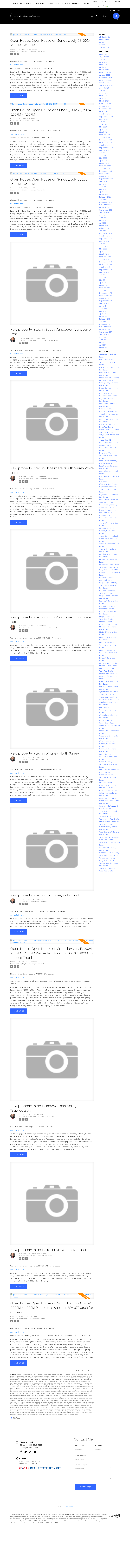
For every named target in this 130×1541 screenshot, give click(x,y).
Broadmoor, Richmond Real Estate (44, 1378)
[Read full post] (52, 35)
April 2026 (103, 67)
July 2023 (102, 153)
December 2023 (105, 140)
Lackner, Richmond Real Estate (42, 1393)
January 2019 (104, 290)
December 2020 (105, 233)
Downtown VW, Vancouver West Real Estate (70, 1381)
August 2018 (104, 303)
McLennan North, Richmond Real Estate (41, 1395)
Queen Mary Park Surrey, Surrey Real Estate (51, 1400)
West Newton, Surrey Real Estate (46, 1412)
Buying (49, 4)
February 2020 (105, 257)
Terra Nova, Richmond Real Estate (80, 1409)
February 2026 (105, 72)
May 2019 (102, 280)
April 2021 (102, 223)
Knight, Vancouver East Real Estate (24, 1393)
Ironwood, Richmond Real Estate (28, 120)
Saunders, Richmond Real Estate (19, 1404)
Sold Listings (104, 47)
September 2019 (105, 270)
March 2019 (103, 285)
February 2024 (105, 135)
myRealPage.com (68, 1506)
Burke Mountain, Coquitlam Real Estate (64, 1378)
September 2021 (105, 210)
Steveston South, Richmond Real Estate (70, 1407)
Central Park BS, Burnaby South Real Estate (66, 1379)
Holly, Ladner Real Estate (79, 1390)
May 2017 (102, 342)
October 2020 (104, 236)
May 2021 (102, 220)
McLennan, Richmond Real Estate (61, 1395)
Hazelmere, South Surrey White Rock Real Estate (42, 479)
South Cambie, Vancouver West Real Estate (36, 1405)
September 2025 (106, 85)
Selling (58, 4)
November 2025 (105, 80)
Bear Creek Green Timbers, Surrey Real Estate (46, 1374)
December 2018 (105, 293)
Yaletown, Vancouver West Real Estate (68, 1414)
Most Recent (104, 54)
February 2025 (105, 103)
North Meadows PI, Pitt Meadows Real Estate (22, 1399)
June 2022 (103, 186)
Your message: (81, 1465)
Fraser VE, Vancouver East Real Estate (39, 1256)
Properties (24, 4)
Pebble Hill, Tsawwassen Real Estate (30, 1400)
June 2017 (103, 340)
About (85, 4)
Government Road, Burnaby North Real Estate (107, 531)
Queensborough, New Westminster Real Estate (76, 1400)
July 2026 (103, 59)
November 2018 (105, 296)
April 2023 (103, 161)
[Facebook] (22, 1452)
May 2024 (103, 127)
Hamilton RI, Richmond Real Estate (20, 1390)
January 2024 (104, 137)
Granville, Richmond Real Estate (66, 1388)
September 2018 (105, 301)
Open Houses (104, 45)
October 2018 (104, 298)
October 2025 (104, 83)
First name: (79, 1445)
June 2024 (103, 124)
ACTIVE (111, 11)
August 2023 (104, 150)
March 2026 (104, 70)
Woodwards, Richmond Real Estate (48, 1414)
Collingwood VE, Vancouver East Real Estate (46, 1381)
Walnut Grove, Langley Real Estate (67, 1411)
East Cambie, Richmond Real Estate (33, 1383)
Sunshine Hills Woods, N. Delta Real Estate (60, 1409)
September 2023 (106, 148)
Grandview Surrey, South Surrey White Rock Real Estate (42, 1388)
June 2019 (103, 277)
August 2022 (104, 181)
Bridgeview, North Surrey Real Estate (67, 1376)
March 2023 (104, 163)
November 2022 (105, 174)
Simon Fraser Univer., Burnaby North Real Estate (77, 1404)
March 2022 (104, 194)
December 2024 (105, 109)
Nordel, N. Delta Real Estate (83, 1397)
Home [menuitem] (15, 4)
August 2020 (104, 241)
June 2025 (103, 93)
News (66, 4)
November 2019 (105, 264)
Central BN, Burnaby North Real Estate (44, 1379)
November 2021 (105, 205)
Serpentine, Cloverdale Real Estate (55, 1404)
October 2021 (104, 207)
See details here (17, 65)
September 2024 (106, 116)
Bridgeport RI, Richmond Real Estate (47, 1376)
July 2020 (103, 244)
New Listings (104, 42)
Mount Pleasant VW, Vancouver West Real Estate (63, 1397)
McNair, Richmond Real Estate (79, 1395)
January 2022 (104, 199)
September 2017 (105, 332)
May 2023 (103, 158)
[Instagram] (31, 1452)
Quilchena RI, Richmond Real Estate (19, 1402)
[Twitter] (26, 1452)
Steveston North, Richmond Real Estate (49, 1407)
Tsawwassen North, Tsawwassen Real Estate (41, 1116)
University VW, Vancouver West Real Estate (45, 1411)
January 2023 (104, 168)
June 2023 (103, 155)
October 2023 (104, 145)
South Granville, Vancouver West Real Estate (61, 1405)
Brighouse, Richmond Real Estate (37, 901)
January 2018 (104, 321)
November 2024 (105, 111)
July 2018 (102, 306)
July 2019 (102, 275)
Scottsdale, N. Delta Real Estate (37, 1404)
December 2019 (105, 262)
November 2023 (105, 142)
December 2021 (105, 202)
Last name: (98, 1445)
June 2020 (103, 246)
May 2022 (103, 189)
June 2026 (103, 62)
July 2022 (102, 184)
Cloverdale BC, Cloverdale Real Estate (25, 1381)
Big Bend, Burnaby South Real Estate (68, 1374)
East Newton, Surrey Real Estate (69, 1383)
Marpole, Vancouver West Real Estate (20, 1395)
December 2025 (105, 77)
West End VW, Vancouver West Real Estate (26, 1412)
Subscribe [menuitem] (76, 4)
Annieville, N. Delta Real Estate (25, 1374)
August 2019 (104, 272)
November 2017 (105, 327)
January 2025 (104, 106)
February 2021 (104, 228)
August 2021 (104, 212)
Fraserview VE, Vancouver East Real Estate (58, 1386)
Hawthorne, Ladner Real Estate (38, 1390)
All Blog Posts (104, 37)
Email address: (81, 1455)
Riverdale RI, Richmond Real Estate (63, 1402)
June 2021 (103, 218)
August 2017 (104, 334)
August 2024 (104, 119)
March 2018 (103, 316)
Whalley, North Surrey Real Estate (37, 759)
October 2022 (104, 176)
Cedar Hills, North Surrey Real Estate (24, 1379)
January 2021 (104, 231)
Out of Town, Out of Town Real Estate (44, 1399)
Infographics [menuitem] (38, 4)
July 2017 (102, 337)
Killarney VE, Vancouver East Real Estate (33, 1392)
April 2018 (102, 314)
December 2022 (105, 171)
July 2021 (102, 215)
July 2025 (103, 90)
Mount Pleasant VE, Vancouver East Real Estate (36, 1397)
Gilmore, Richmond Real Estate (78, 1386)
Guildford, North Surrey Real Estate (84, 1388)
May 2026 (103, 64)
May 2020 (103, 249)
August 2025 (104, 88)
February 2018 (104, 319)
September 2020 (106, 238)
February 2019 (104, 288)
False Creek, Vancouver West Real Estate (76, 1385)
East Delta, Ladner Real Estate (52, 1383)
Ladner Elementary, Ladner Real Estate (61, 1393)
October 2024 (104, 114)
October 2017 (104, 329)
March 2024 (104, 132)
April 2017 (102, 345)
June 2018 (103, 308)
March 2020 (104, 254)
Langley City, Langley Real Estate (81, 1393)
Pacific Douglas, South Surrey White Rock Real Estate (68, 1399)
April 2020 (103, 251)
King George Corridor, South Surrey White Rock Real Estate (60, 1392)
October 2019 (104, 267)
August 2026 (104, 57)
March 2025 (104, 101)
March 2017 (103, 347)
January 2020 (104, 259)
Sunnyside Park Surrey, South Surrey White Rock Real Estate (32, 1409)
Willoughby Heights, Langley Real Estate (31, 51)
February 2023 (105, 166)
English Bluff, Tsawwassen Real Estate (55, 1385)
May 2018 (102, 311)
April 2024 (103, 129)
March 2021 (103, 225)
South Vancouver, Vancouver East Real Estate (42, 340)
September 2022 (106, 179)
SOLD (118, 11)
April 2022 (103, 192)
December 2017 (105, 324)
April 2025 (103, 98)
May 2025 (103, 96)
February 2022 (105, 197)
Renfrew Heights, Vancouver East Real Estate (42, 1402)
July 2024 (102, 122)
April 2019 (102, 283)
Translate (111, 7)
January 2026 (104, 75)
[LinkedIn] (36, 1452)
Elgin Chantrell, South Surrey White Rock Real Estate (30, 1385)
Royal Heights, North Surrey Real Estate (83, 1402)
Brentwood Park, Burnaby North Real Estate (26, 1376)
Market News (104, 40)
